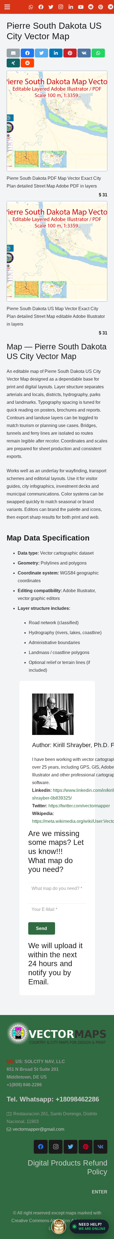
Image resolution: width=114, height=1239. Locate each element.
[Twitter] (51, 7)
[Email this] (13, 53)
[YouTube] (81, 7)
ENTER (99, 1192)
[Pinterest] (101, 7)
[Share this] (27, 53)
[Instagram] (61, 7)
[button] (89, 1226)
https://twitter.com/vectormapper (79, 805)
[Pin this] (70, 53)
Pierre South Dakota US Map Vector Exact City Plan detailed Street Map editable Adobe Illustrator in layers (56, 316)
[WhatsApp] (31, 7)
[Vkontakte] (100, 1147)
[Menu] (7, 7)
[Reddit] (91, 7)
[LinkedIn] (71, 7)
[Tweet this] (41, 53)
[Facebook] (41, 7)
